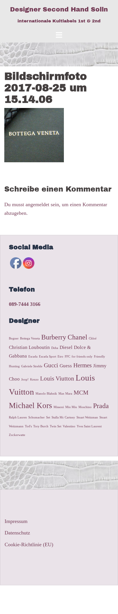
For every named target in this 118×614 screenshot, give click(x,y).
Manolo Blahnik (46, 393)
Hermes (82, 365)
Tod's (28, 426)
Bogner (14, 338)
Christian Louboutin (29, 347)
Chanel (77, 337)
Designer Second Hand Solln (59, 9)
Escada (33, 356)
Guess (66, 365)
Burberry (53, 337)
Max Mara (65, 393)
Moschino (85, 407)
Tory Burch (40, 426)
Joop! (25, 379)
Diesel (66, 347)
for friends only (82, 356)
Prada (101, 406)
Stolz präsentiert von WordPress (37, 594)
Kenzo (34, 379)
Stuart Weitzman (87, 417)
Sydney (100, 594)
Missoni (59, 407)
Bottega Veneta (30, 338)
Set (48, 417)
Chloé (93, 338)
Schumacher (36, 417)
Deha (54, 348)
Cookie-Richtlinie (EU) (29, 544)
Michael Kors (30, 405)
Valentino (69, 426)
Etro (60, 356)
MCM (81, 392)
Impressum (16, 521)
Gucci (51, 365)
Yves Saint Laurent (89, 426)
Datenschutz (17, 533)
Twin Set (55, 426)
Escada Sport (47, 356)
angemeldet (37, 204)
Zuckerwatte (17, 435)
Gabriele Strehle (31, 366)
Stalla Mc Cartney (63, 417)
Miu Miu (71, 407)
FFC (67, 356)
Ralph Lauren (18, 417)
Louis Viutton (57, 378)
